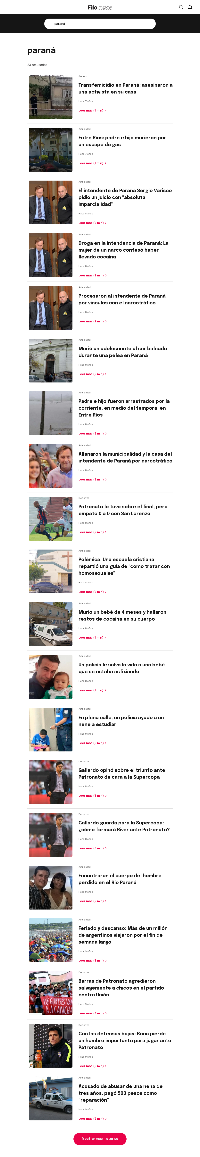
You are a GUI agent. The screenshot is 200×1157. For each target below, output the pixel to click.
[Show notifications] (190, 7)
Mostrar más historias (100, 1139)
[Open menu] (10, 7)
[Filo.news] (100, 7)
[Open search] (181, 7)
